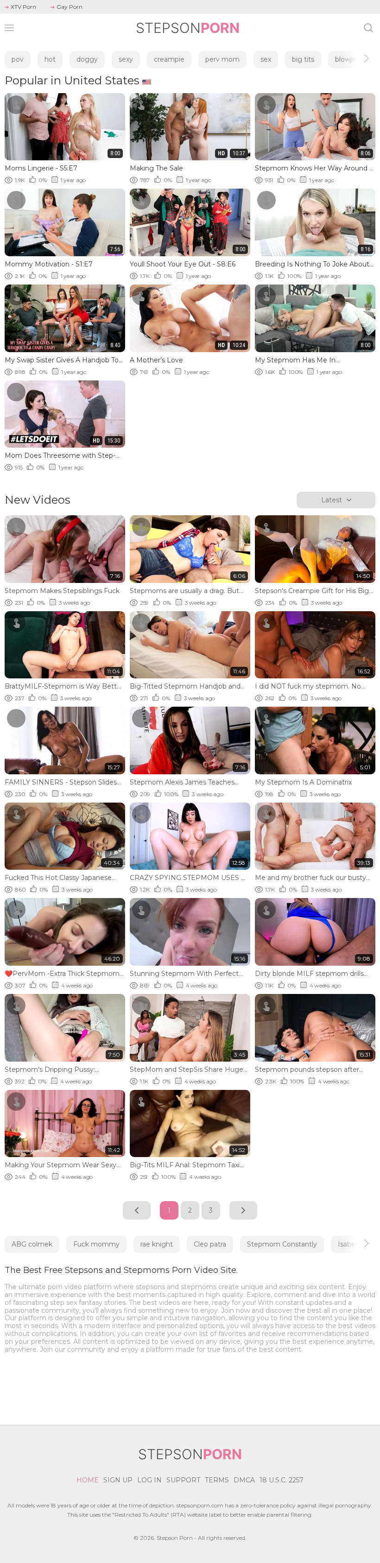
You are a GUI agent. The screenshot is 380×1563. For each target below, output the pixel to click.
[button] (358, 58)
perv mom (222, 59)
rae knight (156, 1244)
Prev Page (137, 1210)
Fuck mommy (96, 1244)
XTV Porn (23, 6)
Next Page (243, 1210)
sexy (126, 59)
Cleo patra (210, 1244)
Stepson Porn (175, 1537)
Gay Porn (69, 6)
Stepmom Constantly (282, 1244)
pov (18, 59)
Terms (217, 1480)
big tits (303, 59)
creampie (169, 59)
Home (87, 1480)
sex (265, 59)
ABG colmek (32, 1244)
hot (50, 59)
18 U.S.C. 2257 (282, 1480)
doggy (87, 59)
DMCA (244, 1480)
